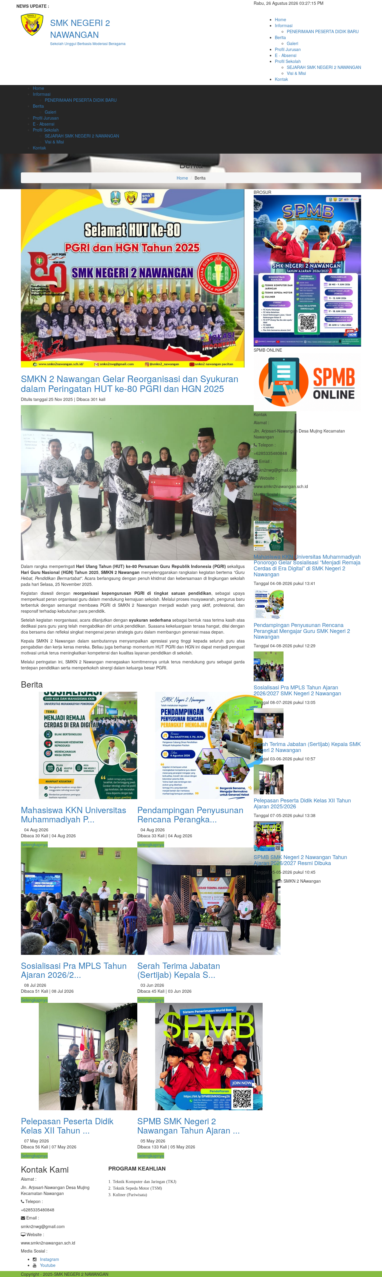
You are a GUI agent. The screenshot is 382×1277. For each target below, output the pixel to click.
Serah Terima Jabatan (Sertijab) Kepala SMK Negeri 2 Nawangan (307, 746)
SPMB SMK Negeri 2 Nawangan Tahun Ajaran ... (188, 1125)
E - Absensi (285, 55)
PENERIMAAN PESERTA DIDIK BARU (323, 31)
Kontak (281, 79)
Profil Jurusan (288, 49)
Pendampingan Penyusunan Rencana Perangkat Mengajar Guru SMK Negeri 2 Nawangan (302, 630)
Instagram (282, 503)
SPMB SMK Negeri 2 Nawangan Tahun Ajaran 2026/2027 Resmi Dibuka (300, 860)
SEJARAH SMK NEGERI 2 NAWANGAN (324, 67)
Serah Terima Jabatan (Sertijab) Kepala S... (178, 969)
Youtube (280, 509)
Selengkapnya (34, 844)
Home (280, 19)
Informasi (283, 25)
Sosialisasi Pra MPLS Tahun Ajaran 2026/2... (74, 969)
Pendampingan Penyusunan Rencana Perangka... (190, 814)
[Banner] (307, 270)
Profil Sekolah (288, 61)
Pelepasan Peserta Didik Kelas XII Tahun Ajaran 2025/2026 (302, 803)
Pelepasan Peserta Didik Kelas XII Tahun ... (67, 1125)
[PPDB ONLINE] (307, 382)
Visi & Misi (296, 73)
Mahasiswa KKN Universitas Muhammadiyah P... (73, 814)
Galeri (292, 43)
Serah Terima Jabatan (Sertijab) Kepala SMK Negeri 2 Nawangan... (127, 6)
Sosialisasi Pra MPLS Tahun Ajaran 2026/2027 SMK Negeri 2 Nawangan (297, 690)
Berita (280, 37)
